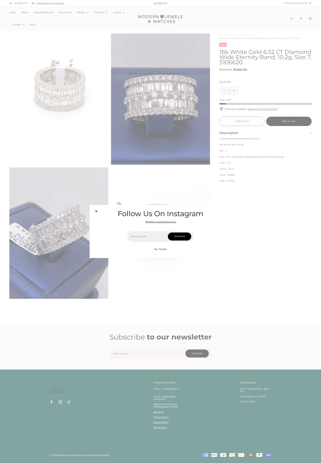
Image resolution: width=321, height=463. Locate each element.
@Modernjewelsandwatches (160, 222)
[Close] (96, 212)
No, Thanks (160, 249)
